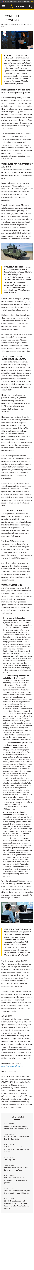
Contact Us (16, 1259)
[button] (1, 4)
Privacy (26, 1259)
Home (7, 1259)
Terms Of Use (7, 1261)
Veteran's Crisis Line (22, 1264)
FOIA (30, 1261)
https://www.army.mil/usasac (12, 1066)
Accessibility (20, 1261)
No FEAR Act (8, 1264)
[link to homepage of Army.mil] (17, 6)
